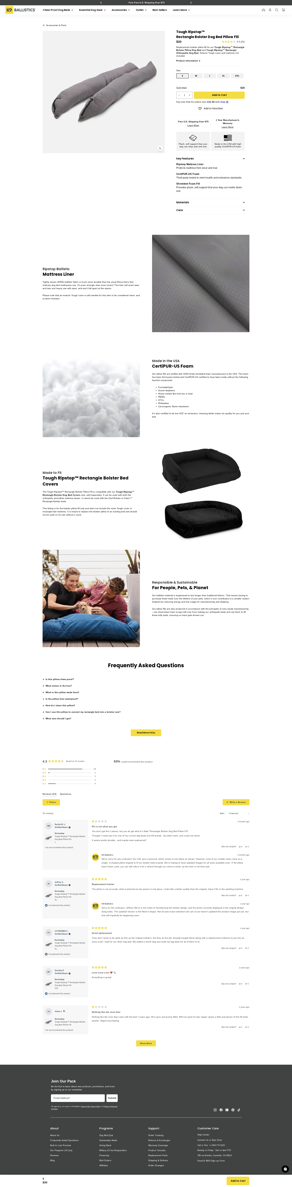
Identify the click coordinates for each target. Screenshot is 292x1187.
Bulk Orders (105, 1160)
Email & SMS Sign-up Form (211, 1160)
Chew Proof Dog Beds (57, 10)
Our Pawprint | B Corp (61, 1150)
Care (179, 210)
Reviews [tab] (49, 795)
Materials (182, 202)
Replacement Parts (158, 1155)
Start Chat (217, 1140)
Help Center (203, 1134)
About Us (54, 1135)
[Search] (276, 10)
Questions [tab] (65, 795)
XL (223, 75)
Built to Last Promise (60, 1145)
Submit (112, 1098)
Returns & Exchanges (159, 1140)
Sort (222, 813)
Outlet (140, 10)
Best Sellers (160, 10)
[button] (101, 3)
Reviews (54, 1155)
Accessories (119, 10)
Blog (52, 1160)
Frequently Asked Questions (64, 1140)
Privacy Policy (95, 1106)
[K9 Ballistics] (20, 10)
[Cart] (283, 10)
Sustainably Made (108, 1140)
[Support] (263, 10)
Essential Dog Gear (91, 10)
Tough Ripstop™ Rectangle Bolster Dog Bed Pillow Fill (70, 839)
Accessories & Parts (56, 25)
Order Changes (156, 1165)
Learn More (180, 10)
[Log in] (270, 10)
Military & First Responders (113, 1150)
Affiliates (103, 1165)
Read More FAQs (146, 732)
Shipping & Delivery (158, 1160)
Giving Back (105, 1145)
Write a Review (239, 803)
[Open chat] (285, 1169)
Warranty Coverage (158, 1145)
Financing (104, 1155)
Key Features (185, 158)
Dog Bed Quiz (106, 1135)
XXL (237, 75)
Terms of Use (85, 1106)
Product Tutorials (156, 1150)
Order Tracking (155, 1135)
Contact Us (203, 1140)
